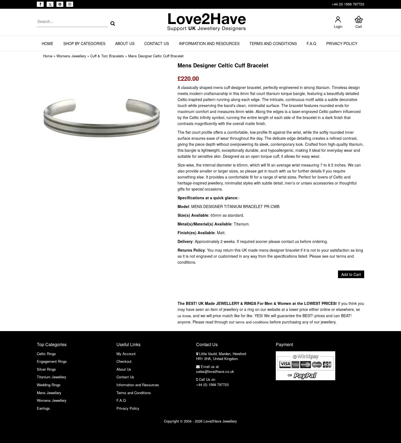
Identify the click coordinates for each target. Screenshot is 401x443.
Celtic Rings (46, 353)
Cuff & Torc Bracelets (107, 55)
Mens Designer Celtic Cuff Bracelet (156, 55)
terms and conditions (252, 322)
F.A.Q (311, 43)
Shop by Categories (84, 43)
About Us (124, 43)
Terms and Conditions (273, 43)
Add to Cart (351, 274)
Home (47, 43)
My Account (126, 353)
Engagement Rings (52, 361)
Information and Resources (209, 43)
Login (338, 26)
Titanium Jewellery (51, 376)
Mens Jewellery (49, 392)
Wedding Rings (49, 384)
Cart (358, 26)
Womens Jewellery (71, 55)
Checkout (123, 361)
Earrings (43, 408)
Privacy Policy (341, 43)
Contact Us (156, 43)
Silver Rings (46, 369)
